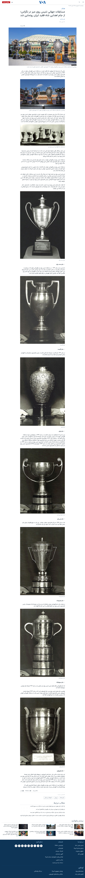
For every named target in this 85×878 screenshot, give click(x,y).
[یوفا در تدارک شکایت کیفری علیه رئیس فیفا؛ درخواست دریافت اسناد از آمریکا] (78, 826)
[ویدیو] (12, 2)
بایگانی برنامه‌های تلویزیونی (56, 874)
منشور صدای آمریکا (78, 848)
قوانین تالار (80, 854)
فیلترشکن (60, 848)
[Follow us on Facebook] (41, 846)
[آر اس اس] (22, 846)
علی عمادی (62, 19)
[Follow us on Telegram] (38, 846)
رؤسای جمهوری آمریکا (57, 871)
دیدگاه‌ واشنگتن (38, 871)
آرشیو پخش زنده (79, 874)
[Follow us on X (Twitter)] (35, 846)
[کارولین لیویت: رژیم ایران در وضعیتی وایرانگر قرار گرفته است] (51, 833)
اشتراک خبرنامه (59, 851)
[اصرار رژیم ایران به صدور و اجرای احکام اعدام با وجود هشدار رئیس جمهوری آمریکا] (23, 826)
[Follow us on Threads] (25, 846)
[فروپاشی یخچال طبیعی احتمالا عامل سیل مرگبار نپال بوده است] (51, 826)
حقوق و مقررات (79, 851)
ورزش (63, 8)
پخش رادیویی (59, 860)
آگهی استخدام (59, 854)
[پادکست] (19, 846)
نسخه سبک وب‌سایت (57, 863)
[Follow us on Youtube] (31, 846)
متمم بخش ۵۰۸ (79, 845)
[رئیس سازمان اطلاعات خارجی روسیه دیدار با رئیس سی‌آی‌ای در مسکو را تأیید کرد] (78, 833)
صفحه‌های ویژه (79, 871)
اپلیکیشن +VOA (59, 845)
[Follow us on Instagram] (28, 846)
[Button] (22, 26)
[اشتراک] (16, 846)
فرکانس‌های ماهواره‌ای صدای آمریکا (54, 857)
